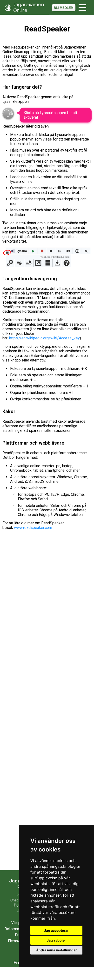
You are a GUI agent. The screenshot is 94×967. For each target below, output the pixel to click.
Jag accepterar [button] (56, 930)
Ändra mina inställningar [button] (56, 950)
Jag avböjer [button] (56, 940)
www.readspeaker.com (33, 527)
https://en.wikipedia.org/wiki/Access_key (44, 338)
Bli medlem (64, 8)
